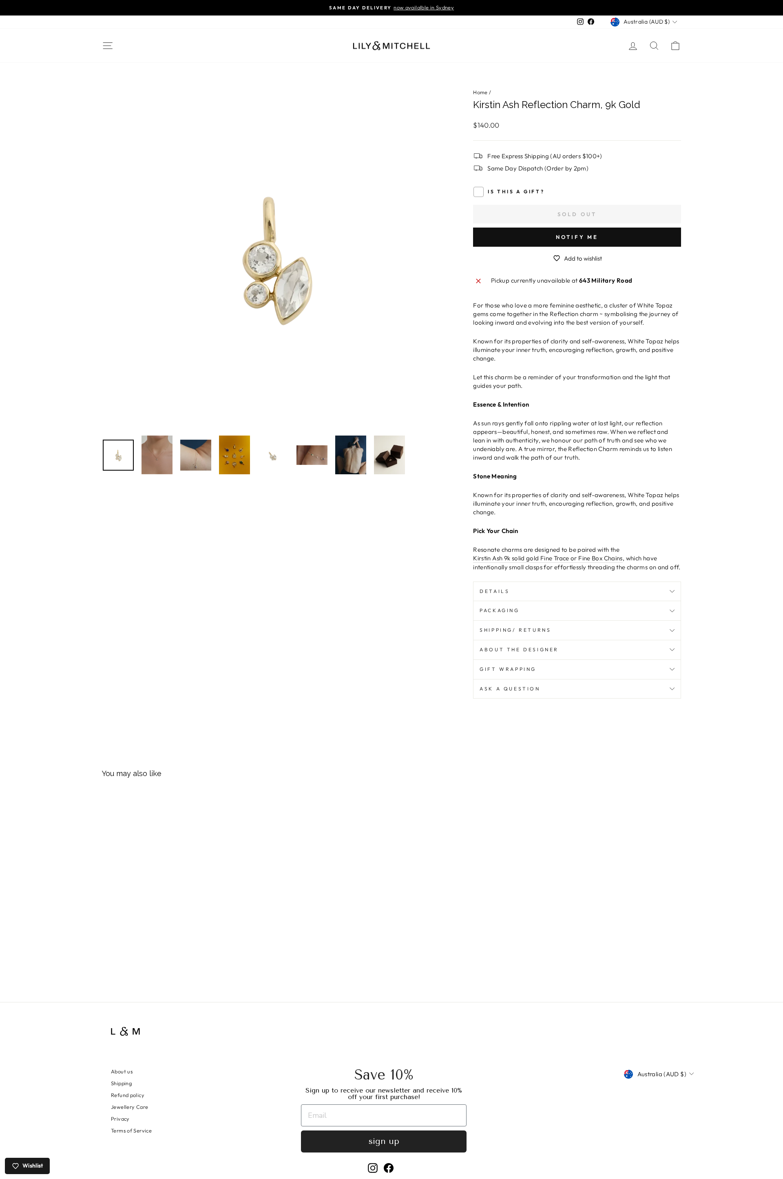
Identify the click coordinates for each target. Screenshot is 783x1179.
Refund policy (127, 1095)
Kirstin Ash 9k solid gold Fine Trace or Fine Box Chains (548, 558)
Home (480, 92)
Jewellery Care (129, 1107)
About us (122, 1071)
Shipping (121, 1083)
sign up (384, 1141)
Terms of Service (131, 1130)
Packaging (499, 610)
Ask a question (510, 689)
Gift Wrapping (508, 669)
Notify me (577, 237)
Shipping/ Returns (515, 630)
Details (494, 591)
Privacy (120, 1118)
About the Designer (519, 649)
